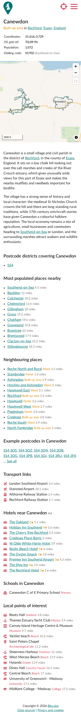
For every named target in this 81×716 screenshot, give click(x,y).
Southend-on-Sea (33, 232)
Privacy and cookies (51, 710)
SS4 (10, 265)
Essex (47, 28)
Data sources (26, 710)
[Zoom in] (76, 66)
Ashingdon (15, 379)
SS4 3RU (55, 456)
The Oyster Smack (23, 554)
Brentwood (15, 336)
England (60, 28)
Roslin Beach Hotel (23, 549)
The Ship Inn (18, 565)
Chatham (14, 320)
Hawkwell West (19, 406)
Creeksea (14, 417)
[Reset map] (76, 81)
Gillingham (15, 309)
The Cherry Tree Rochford (28, 532)
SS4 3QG (10, 456)
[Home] (8, 8)
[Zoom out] (76, 72)
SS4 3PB (25, 456)
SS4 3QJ (40, 456)
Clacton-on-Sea (19, 341)
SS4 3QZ (25, 450)
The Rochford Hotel (24, 570)
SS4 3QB (56, 450)
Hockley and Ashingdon (25, 385)
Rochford (35, 28)
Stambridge (16, 374)
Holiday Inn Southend (25, 527)
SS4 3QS (10, 450)
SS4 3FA (70, 456)
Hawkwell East (18, 390)
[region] (40, 101)
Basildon (13, 293)
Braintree (14, 330)
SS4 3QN (41, 450)
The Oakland (19, 522)
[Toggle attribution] (76, 137)
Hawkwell (14, 401)
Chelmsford (16, 304)
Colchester (15, 298)
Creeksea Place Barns (25, 538)
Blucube (53, 706)
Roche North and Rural (24, 369)
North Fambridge (20, 428)
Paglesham (15, 412)
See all (12, 461)
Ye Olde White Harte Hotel (29, 543)
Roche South (17, 422)
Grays (11, 314)
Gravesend (15, 325)
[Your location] (63, 6)
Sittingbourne (17, 346)
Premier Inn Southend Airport (31, 559)
